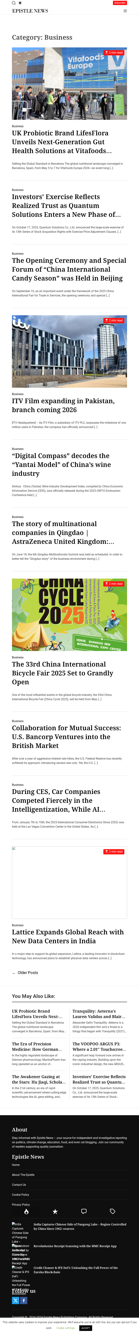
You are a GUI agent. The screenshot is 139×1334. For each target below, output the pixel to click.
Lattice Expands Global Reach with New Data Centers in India (68, 936)
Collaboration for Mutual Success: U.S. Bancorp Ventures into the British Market (66, 736)
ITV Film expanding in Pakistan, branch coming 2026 (63, 405)
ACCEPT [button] (85, 1328)
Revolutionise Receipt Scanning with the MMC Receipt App (75, 1246)
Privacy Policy (21, 1204)
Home (16, 1165)
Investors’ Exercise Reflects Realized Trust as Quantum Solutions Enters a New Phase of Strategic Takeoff (63, 210)
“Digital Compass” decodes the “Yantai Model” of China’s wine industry (61, 464)
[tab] (26, 1212)
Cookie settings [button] (65, 1328)
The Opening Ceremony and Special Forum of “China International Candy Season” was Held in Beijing (69, 269)
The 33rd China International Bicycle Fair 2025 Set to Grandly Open (62, 673)
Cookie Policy (20, 1194)
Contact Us (19, 1185)
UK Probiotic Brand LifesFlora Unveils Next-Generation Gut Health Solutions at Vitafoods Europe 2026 (60, 146)
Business (18, 126)
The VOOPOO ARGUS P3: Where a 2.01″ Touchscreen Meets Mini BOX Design (99, 1049)
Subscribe (120, 3)
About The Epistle (23, 1175)
